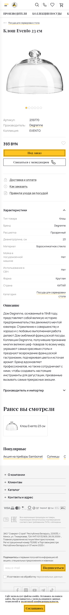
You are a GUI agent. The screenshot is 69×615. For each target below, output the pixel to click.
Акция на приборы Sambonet (23, 456)
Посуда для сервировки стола (51, 294)
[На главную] (14, 5)
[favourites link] (52, 5)
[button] (29, 108)
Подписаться (53, 568)
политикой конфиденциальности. (40, 601)
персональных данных (50, 576)
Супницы (53, 456)
